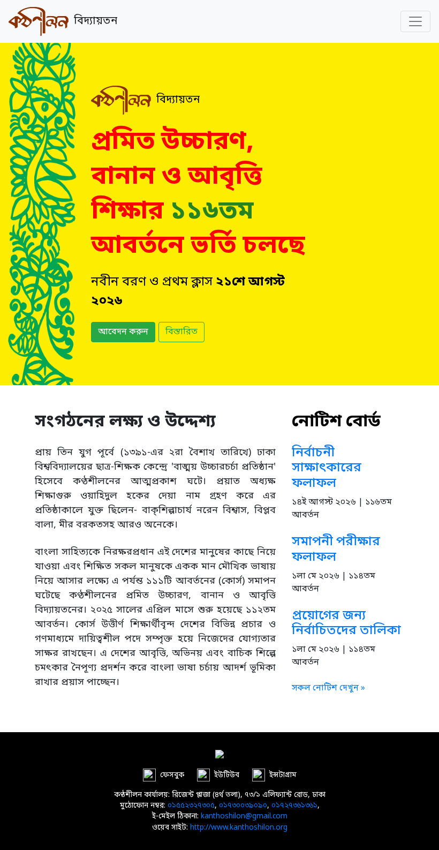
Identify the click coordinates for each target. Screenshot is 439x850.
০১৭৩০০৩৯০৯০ (243, 806)
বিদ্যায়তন (93, 21)
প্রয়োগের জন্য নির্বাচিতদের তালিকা (346, 623)
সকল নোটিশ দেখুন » (328, 688)
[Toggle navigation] (415, 21)
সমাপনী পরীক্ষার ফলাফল (336, 549)
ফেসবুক (172, 775)
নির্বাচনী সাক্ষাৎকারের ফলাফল (326, 469)
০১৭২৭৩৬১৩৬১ (294, 806)
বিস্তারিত (181, 332)
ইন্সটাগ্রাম (283, 775)
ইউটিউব (226, 775)
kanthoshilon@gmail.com (244, 817)
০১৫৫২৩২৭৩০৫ (191, 806)
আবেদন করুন (123, 332)
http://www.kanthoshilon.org (238, 828)
